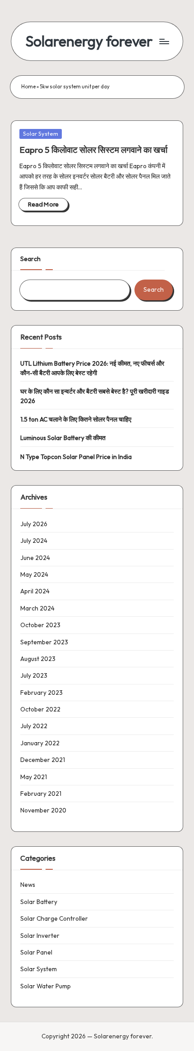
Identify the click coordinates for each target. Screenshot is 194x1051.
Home (28, 86)
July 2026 (33, 524)
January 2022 (40, 743)
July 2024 (33, 541)
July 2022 (33, 726)
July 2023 (33, 675)
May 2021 (33, 777)
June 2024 (35, 558)
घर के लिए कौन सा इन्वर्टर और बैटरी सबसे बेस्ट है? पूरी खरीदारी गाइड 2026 (94, 395)
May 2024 (34, 574)
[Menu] (163, 41)
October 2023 (40, 625)
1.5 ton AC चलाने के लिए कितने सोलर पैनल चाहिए (75, 419)
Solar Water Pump (45, 986)
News (27, 885)
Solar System (40, 133)
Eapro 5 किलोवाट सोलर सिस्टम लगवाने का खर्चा (93, 149)
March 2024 (37, 608)
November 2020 (43, 810)
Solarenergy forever (89, 41)
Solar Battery (38, 902)
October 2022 (40, 709)
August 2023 (37, 659)
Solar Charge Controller (54, 918)
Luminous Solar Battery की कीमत (63, 438)
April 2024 (35, 591)
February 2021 (40, 793)
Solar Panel (36, 952)
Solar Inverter (40, 936)
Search (30, 259)
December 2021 (42, 760)
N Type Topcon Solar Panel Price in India (76, 457)
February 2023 (41, 692)
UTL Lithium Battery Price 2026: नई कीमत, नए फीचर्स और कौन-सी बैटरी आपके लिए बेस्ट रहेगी (92, 367)
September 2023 (44, 642)
